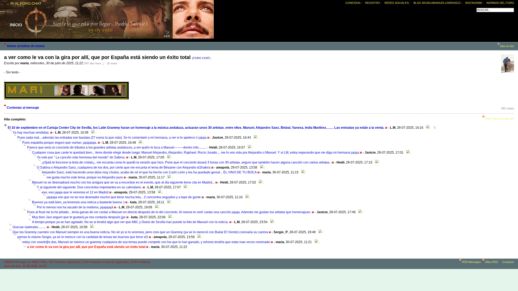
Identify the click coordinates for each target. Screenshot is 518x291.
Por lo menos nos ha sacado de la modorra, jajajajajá (75, 207)
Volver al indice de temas (26, 46)
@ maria (112, 63)
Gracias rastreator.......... (29, 227)
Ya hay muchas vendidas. (31, 132)
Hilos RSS (491, 262)
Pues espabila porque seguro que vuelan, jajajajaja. (59, 142)
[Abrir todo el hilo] (433, 127)
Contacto (508, 262)
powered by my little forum (259, 270)
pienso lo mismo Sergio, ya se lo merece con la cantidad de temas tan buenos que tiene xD (82, 237)
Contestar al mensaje (23, 107)
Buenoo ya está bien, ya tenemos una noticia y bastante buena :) (78, 202)
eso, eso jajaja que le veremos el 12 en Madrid (75, 192)
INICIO (16, 25)
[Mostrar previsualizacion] (427, 127)
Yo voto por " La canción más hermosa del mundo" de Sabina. (81, 157)
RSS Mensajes (471, 262)
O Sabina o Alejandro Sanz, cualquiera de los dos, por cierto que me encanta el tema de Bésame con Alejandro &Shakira (123, 167)
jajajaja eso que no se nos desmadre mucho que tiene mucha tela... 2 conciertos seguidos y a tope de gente (124, 197)
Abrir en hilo (507, 46)
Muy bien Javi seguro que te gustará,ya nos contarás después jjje (78, 217)
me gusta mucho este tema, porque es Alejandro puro (85, 177)
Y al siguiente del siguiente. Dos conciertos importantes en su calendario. (89, 187)
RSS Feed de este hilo (499, 118)
